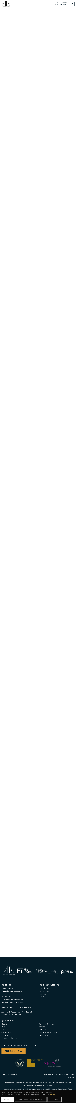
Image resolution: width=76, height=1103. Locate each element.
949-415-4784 (7, 988)
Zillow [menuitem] (42, 997)
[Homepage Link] (5, 4)
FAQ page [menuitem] (43, 1035)
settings (52, 1094)
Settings (54, 1099)
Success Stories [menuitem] (46, 1024)
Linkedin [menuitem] (43, 994)
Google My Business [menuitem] (49, 1032)
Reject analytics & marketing (31, 1099)
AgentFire (14, 1074)
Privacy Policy (64, 1074)
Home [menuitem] (4, 1024)
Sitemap (71, 1077)
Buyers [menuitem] (5, 1027)
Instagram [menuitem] (44, 991)
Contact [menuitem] (43, 1030)
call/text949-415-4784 (61, 4)
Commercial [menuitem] (7, 1032)
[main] (38, 478)
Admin (72, 1074)
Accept (7, 1099)
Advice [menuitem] (42, 1027)
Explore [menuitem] (5, 1035)
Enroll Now (13, 1051)
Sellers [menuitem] (5, 1030)
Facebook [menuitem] (44, 988)
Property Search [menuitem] (9, 1038)
